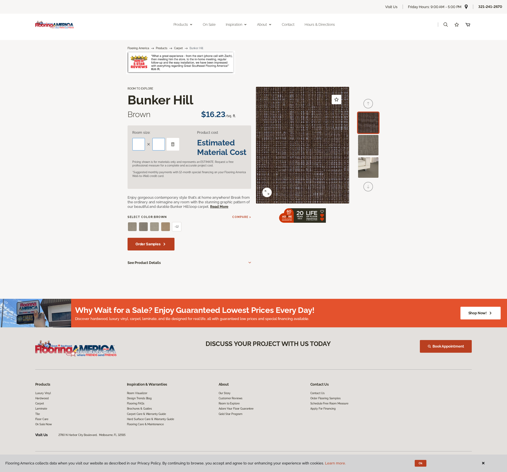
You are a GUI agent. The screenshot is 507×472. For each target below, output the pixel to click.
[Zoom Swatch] (267, 192)
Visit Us (391, 7)
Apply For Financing (323, 408)
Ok (420, 463)
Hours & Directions (320, 24)
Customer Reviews (231, 398)
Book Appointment (448, 346)
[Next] (368, 186)
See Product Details (144, 263)
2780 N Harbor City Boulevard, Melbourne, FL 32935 (92, 435)
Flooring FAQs (135, 403)
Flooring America (138, 48)
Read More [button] (219, 206)
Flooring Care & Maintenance (145, 424)
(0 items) (467, 24)
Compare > (241, 217)
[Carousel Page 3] (368, 167)
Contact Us (317, 393)
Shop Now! (477, 313)
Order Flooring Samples (325, 398)
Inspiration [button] (234, 24)
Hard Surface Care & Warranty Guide (150, 419)
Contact (288, 24)
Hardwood (42, 398)
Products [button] (180, 24)
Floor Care (42, 419)
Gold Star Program (231, 414)
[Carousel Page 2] (368, 145)
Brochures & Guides (139, 408)
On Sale (209, 24)
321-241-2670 (490, 7)
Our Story (225, 393)
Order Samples (148, 244)
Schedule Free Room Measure (329, 403)
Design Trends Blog (139, 398)
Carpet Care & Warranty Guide (146, 414)
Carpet (178, 48)
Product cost (207, 132)
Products (161, 48)
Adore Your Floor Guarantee (236, 408)
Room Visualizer (137, 393)
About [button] (262, 24)
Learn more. (335, 463)
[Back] (368, 103)
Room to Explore (229, 403)
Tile (37, 414)
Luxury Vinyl (43, 393)
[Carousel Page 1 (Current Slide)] (368, 123)
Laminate (41, 408)
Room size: (141, 132)
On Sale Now (43, 424)
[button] (446, 25)
